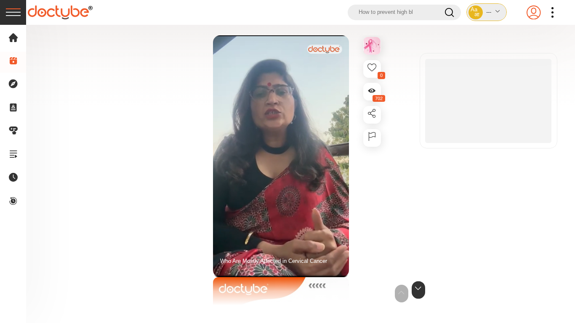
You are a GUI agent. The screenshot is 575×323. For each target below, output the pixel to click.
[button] (486, 12)
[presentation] (13, 12)
